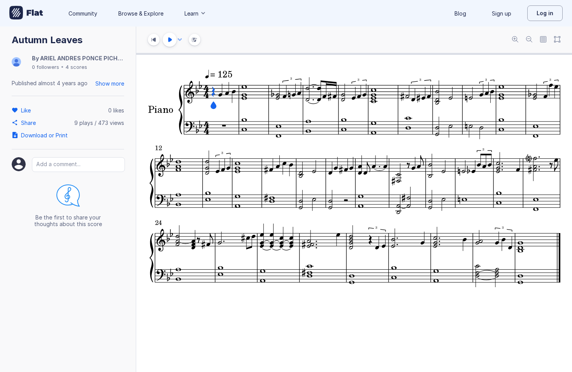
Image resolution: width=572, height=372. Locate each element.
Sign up (501, 13)
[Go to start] (154, 40)
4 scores (76, 67)
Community (82, 13)
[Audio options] (180, 40)
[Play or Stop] (170, 40)
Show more (109, 83)
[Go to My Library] (26, 13)
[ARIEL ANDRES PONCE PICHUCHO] (16, 62)
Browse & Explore (140, 13)
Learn (191, 13)
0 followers (45, 67)
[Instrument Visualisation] (194, 40)
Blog (460, 13)
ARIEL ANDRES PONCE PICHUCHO (87, 58)
